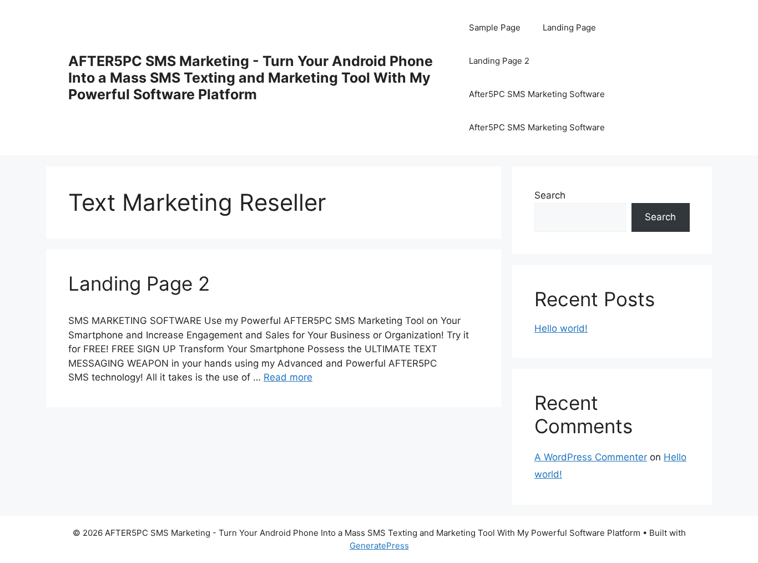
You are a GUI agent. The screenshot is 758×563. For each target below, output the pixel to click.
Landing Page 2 (499, 60)
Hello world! (561, 328)
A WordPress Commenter (590, 457)
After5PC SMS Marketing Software (537, 94)
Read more (288, 377)
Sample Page (495, 27)
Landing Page (569, 27)
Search (549, 195)
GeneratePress (379, 545)
